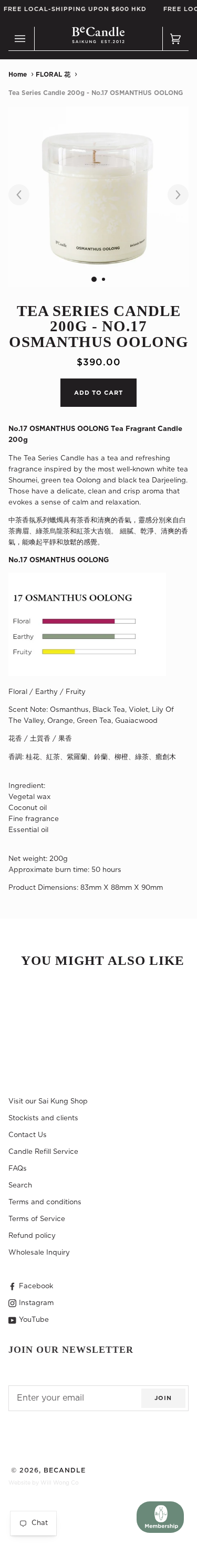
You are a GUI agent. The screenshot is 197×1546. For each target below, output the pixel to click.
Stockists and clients (43, 1118)
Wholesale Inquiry (39, 1252)
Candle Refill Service (43, 1151)
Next (173, 195)
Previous (24, 195)
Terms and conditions (44, 1202)
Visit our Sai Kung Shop (48, 1101)
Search (20, 1185)
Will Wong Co (59, 1483)
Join (163, 1398)
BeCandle (65, 1470)
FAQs (17, 1168)
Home (17, 74)
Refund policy (32, 1235)
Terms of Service (36, 1219)
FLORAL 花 (53, 74)
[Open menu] (21, 39)
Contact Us (27, 1135)
